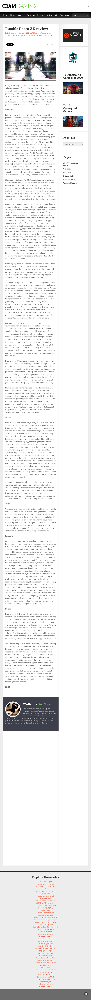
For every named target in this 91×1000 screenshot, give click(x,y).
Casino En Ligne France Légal (45, 979)
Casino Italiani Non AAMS (45, 977)
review (30, 35)
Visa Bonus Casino (45, 932)
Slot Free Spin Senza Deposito (45, 948)
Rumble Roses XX (40, 35)
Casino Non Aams (45, 889)
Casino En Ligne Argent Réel (45, 958)
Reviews (44, 33)
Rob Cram (10, 33)
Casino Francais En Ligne (45, 913)
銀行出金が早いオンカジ (45, 903)
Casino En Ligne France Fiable (45, 963)
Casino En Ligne (45, 982)
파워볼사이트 (45, 910)
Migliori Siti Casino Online (45, 946)
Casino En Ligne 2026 (45, 915)
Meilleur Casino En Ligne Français (45, 920)
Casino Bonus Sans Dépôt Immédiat (45, 927)
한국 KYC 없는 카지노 (45, 908)
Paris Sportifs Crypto (45, 953)
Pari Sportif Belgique (46, 882)
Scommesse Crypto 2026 (45, 924)
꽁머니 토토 (45, 967)
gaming (17, 35)
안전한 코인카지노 (45, 955)
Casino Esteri (45, 894)
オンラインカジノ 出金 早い (45, 905)
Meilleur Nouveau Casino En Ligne (45, 917)
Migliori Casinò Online (45, 974)
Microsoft (24, 35)
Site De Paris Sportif (45, 898)
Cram (19, 6)
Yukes (7, 38)
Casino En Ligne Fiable (45, 936)
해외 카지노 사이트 (45, 951)
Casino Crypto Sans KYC (45, 896)
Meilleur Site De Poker (45, 984)
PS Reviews (36, 33)
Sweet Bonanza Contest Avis (45, 901)
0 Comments (51, 44)
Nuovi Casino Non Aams (45, 929)
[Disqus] (30, 765)
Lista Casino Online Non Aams (45, 970)
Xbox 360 (50, 35)
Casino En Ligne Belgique (45, 884)
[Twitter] (89, 6)
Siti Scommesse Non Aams (45, 886)
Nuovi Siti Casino (45, 965)
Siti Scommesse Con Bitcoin (45, 891)
